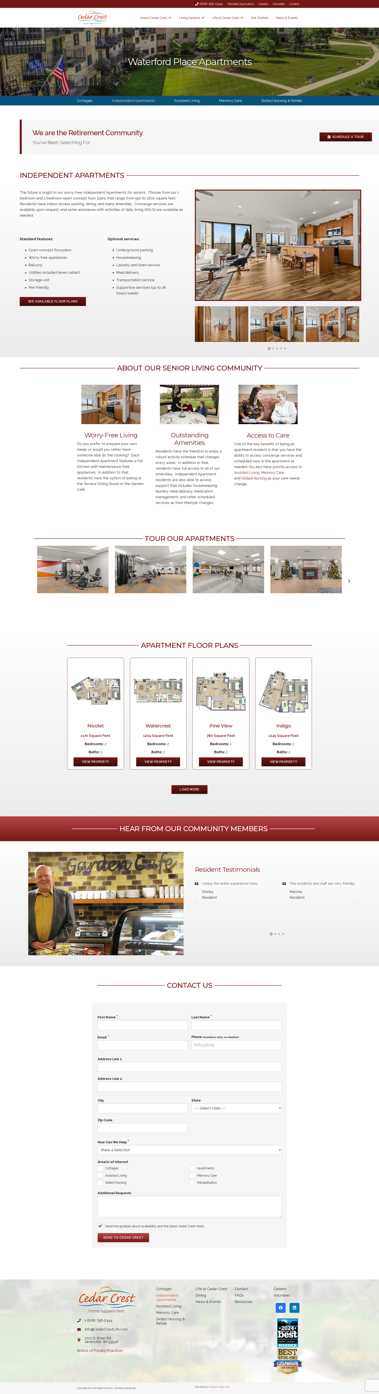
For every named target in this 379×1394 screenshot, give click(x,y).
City (101, 1100)
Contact (294, 4)
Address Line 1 (110, 1059)
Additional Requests (114, 1193)
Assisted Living (187, 101)
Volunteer (278, 4)
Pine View (220, 726)
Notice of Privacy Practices (100, 1350)
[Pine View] (221, 690)
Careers (263, 4)
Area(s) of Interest (113, 1162)
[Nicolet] (95, 690)
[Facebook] (281, 1308)
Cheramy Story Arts (219, 1387)
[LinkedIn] (294, 1308)
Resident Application (241, 4)
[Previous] (197, 901)
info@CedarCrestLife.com (106, 1329)
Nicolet (95, 726)
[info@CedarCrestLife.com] (80, 1329)
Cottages (84, 101)
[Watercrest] (158, 690)
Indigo (283, 726)
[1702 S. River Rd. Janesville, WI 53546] (80, 1340)
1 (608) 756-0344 (98, 1320)
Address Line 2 (110, 1079)
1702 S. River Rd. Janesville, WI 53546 (101, 1340)
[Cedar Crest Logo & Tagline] (92, 18)
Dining (200, 1295)
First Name (107, 1017)
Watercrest (158, 726)
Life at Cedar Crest (211, 1289)
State (196, 1100)
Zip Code (105, 1120)
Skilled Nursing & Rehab (281, 101)
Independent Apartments (133, 101)
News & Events (208, 1302)
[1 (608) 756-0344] (80, 1320)
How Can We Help (112, 1142)
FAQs (239, 1295)
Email (102, 1037)
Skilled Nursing (254, 478)
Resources (243, 1302)
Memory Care (230, 101)
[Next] (349, 581)
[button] (170, 18)
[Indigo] (283, 690)
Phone (215, 1037)
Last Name (200, 1017)
